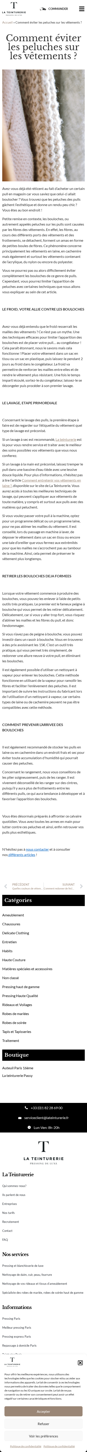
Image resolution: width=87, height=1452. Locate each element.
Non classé (10, 978)
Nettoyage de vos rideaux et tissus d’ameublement (34, 1283)
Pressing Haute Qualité (20, 995)
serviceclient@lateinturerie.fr (46, 1117)
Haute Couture (13, 960)
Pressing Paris (11, 1318)
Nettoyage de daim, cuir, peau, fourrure (27, 1274)
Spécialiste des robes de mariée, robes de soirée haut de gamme (42, 1292)
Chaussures (11, 924)
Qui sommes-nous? (14, 1186)
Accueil (7, 22)
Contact (7, 1230)
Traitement (10, 1040)
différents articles (21, 854)
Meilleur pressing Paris (16, 1327)
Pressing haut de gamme (20, 987)
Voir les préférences (43, 1436)
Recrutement (10, 1222)
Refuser (43, 1424)
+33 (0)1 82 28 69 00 (46, 1108)
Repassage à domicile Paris (19, 1345)
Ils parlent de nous (13, 1195)
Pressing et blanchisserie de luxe (23, 1265)
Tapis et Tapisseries (16, 1031)
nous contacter (37, 849)
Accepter (43, 1411)
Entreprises (9, 1204)
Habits (7, 951)
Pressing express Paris (16, 1336)
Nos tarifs (8, 1213)
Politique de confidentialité (25, 1446)
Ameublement (13, 915)
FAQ (5, 1239)
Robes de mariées (15, 1013)
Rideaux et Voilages (17, 1004)
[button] (80, 1363)
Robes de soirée (14, 1022)
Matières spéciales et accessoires (27, 969)
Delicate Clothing (15, 933)
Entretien (9, 942)
